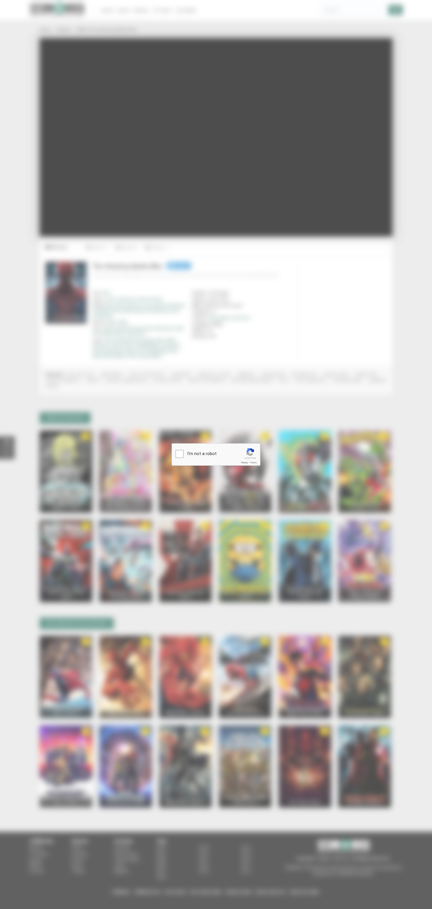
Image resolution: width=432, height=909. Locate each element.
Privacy (244, 462)
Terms (253, 462)
